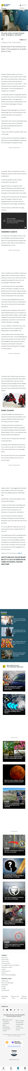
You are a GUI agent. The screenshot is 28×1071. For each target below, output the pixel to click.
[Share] (2, 39)
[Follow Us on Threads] (18, 1010)
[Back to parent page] (3, 7)
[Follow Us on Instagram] (7, 1010)
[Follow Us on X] (22, 1010)
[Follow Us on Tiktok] (14, 1010)
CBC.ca (20, 553)
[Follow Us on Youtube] (11, 1010)
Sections (22, 8)
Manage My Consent (6, 967)
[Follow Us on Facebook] (3, 1010)
